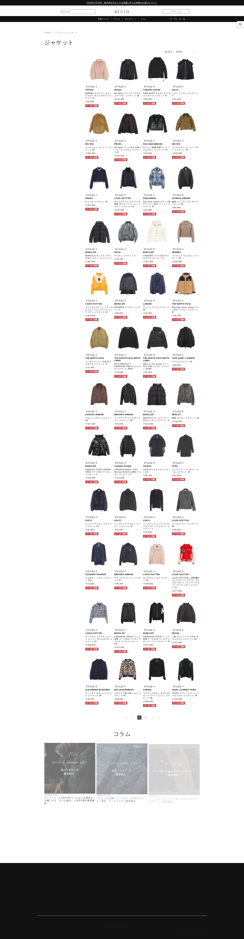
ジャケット (72, 32)
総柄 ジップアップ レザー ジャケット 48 (185, 202)
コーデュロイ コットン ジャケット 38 (98, 148)
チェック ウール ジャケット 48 (156, 308)
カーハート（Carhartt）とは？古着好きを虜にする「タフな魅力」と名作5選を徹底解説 (69, 799)
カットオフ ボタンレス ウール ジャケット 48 (98, 694)
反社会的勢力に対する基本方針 (51, 892)
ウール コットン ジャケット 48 (185, 525)
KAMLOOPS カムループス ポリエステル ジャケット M (157, 94)
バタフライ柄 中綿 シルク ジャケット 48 (127, 694)
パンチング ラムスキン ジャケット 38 (185, 256)
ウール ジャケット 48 (182, 361)
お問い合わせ (111, 897)
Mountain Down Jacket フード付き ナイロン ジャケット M (185, 309)
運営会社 (41, 877)
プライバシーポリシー (47, 887)
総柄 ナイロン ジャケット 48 (185, 418)
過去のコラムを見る (55, 856)
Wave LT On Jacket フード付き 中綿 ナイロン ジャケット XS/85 (156, 366)
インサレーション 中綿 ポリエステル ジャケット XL (98, 362)
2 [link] (145, 717)
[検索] (94, 12)
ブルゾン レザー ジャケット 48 (98, 419)
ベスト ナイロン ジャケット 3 (185, 94)
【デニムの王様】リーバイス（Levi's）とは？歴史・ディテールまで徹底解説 (120, 797)
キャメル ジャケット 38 (96, 201)
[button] (130, 19)
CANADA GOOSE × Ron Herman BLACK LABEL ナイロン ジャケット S (127, 472)
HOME (47, 32)
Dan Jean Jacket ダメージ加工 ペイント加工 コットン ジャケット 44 (157, 203)
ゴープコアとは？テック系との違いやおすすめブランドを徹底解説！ (173, 797)
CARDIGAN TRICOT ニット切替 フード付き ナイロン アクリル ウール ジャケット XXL (127, 640)
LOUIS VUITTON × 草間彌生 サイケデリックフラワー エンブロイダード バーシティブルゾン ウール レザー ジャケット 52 (186, 582)
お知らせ (109, 882)
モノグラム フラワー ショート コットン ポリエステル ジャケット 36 (98, 639)
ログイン (174, 12)
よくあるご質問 (112, 892)
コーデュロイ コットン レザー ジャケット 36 (185, 148)
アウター (59, 32)
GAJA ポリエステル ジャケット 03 (156, 471)
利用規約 (41, 882)
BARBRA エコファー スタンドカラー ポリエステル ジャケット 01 (98, 95)
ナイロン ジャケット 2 (124, 255)
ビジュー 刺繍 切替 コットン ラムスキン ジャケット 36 (156, 148)
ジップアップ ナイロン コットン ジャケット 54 (127, 525)
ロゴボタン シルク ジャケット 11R (98, 579)
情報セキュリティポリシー (49, 902)
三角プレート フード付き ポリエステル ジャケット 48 (185, 638)
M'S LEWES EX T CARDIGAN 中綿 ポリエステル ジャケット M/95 (127, 366)
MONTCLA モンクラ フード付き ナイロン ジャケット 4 (156, 419)
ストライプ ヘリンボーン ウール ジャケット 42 (185, 471)
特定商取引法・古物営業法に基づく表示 (56, 897)
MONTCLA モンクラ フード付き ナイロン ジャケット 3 (98, 256)
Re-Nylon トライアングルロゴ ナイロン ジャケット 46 (127, 94)
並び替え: (169, 51)
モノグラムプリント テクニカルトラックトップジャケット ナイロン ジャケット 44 (99, 309)
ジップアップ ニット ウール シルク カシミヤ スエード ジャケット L (156, 526)
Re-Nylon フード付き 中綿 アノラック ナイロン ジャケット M (128, 149)
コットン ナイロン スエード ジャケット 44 (98, 525)
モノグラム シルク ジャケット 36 (156, 579)
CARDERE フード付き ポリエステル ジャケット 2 (156, 256)
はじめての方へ (112, 877)
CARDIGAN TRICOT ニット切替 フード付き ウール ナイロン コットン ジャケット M (156, 639)
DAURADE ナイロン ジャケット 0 (127, 308)
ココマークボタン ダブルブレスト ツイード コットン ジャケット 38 (157, 695)
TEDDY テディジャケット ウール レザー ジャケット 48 (185, 694)
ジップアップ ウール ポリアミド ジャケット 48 (127, 419)
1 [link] (139, 717)
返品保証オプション (114, 887)
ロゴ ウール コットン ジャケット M (127, 579)
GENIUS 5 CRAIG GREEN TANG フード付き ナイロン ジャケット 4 (98, 472)
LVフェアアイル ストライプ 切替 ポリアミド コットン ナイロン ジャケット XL (127, 203)
